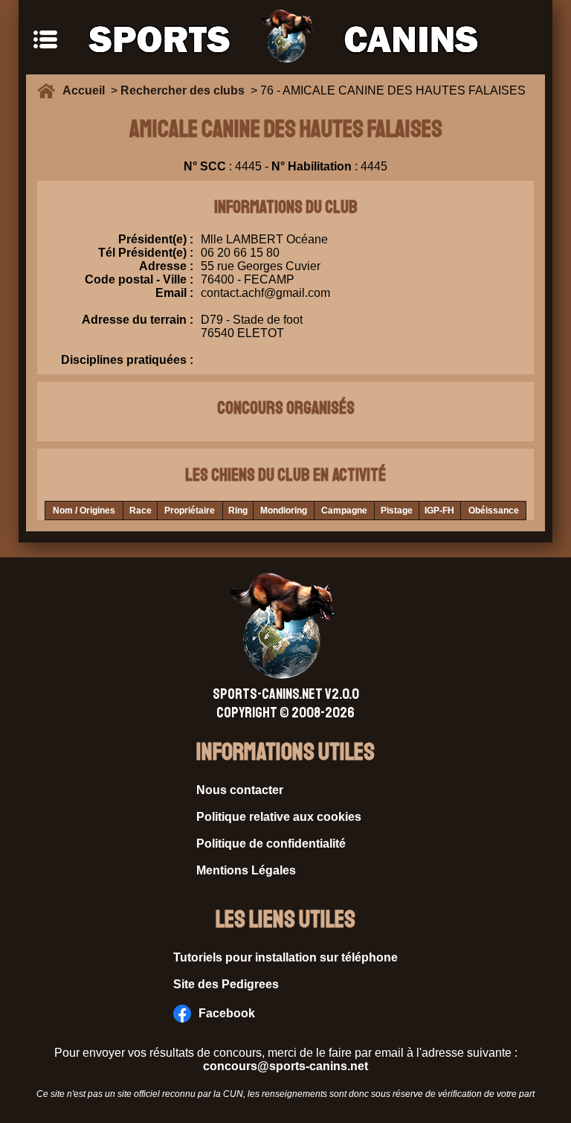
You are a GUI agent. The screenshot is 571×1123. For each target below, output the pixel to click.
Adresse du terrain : (137, 319)
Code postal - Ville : (139, 279)
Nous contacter (239, 790)
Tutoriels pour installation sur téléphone (285, 957)
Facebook (227, 1013)
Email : (174, 293)
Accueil (86, 90)
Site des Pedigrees (226, 984)
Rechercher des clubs (182, 90)
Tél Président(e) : (145, 252)
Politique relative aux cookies (278, 816)
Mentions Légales (246, 870)
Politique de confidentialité (271, 843)
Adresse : (166, 266)
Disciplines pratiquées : (127, 359)
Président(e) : (155, 239)
